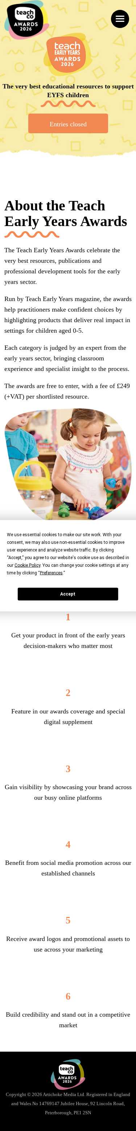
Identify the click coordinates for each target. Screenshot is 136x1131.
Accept (67, 594)
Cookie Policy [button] (27, 565)
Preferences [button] (51, 572)
